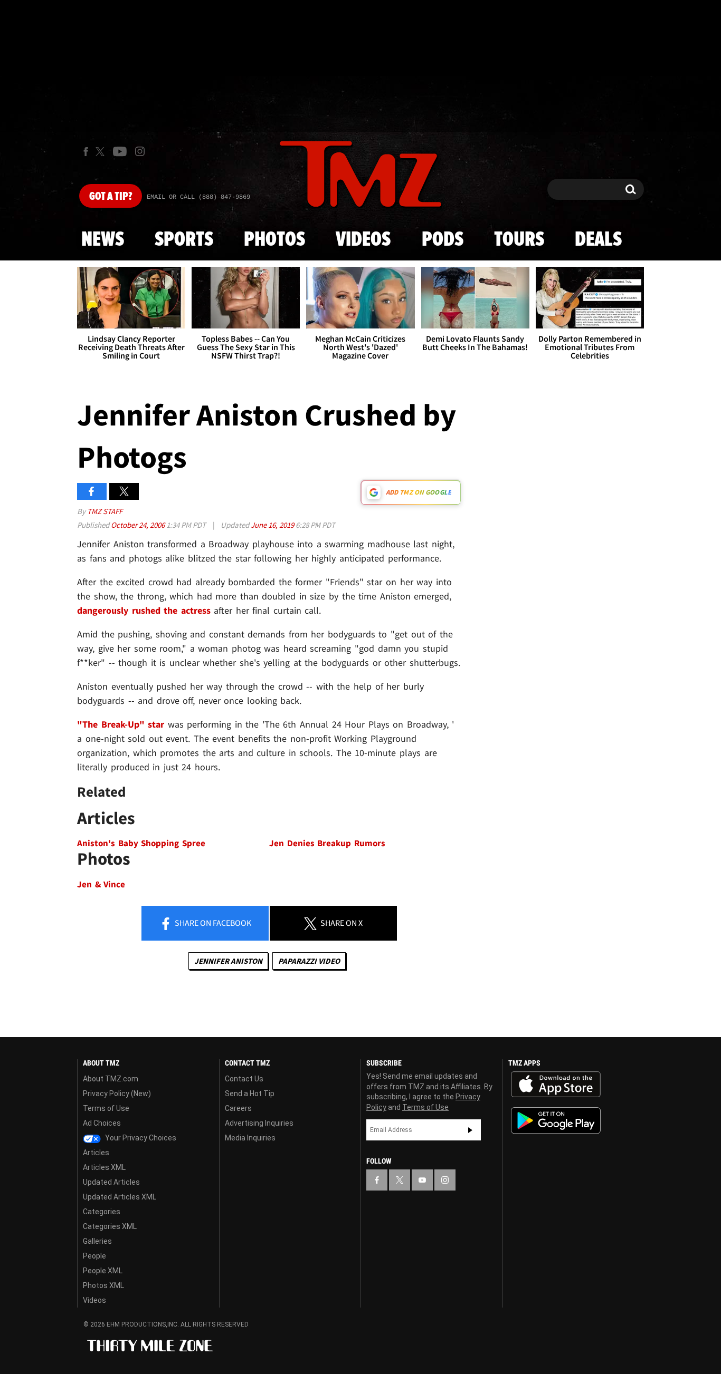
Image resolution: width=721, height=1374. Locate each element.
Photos (274, 240)
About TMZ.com (110, 1079)
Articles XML (104, 1167)
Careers (238, 1108)
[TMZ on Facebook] (85, 151)
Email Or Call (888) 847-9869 (198, 197)
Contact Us (244, 1079)
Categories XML (110, 1226)
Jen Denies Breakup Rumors (327, 843)
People (94, 1256)
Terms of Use (106, 1108)
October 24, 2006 (138, 525)
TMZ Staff (104, 511)
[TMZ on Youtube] (120, 151)
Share (212, 922)
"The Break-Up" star (120, 724)
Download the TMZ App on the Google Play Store (556, 1120)
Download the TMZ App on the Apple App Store (556, 1084)
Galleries (97, 1241)
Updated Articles (111, 1182)
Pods (442, 240)
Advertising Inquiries (259, 1123)
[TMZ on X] (101, 151)
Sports (184, 240)
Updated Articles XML (119, 1197)
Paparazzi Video (309, 961)
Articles (96, 1152)
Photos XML (103, 1285)
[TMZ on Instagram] (140, 151)
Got (110, 197)
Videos (363, 240)
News (102, 240)
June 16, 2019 (273, 525)
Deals (598, 240)
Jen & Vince (101, 884)
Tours (519, 240)
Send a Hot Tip (249, 1093)
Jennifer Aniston (228, 961)
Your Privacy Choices (139, 1138)
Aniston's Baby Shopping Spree (141, 843)
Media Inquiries (250, 1138)
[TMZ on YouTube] (422, 1180)
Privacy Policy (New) (117, 1093)
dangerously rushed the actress (144, 610)
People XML (102, 1270)
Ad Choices (102, 1123)
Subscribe (470, 1129)
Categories (101, 1211)
